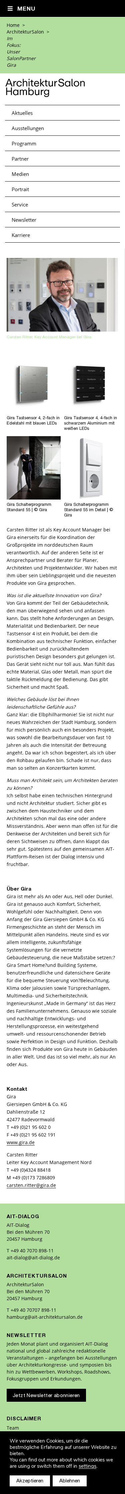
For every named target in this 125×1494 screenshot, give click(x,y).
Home (13, 25)
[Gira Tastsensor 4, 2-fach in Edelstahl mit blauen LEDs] (34, 411)
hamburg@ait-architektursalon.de (45, 1317)
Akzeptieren (29, 1481)
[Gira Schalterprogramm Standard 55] (34, 498)
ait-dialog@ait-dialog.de (33, 1257)
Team (13, 1428)
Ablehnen (69, 1481)
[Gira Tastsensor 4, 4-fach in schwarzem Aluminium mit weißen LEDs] (91, 411)
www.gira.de (21, 1142)
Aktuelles (22, 113)
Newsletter (24, 219)
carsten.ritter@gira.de (31, 1185)
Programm (24, 143)
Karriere (21, 235)
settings (87, 1466)
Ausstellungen (28, 128)
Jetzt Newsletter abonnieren (46, 1395)
